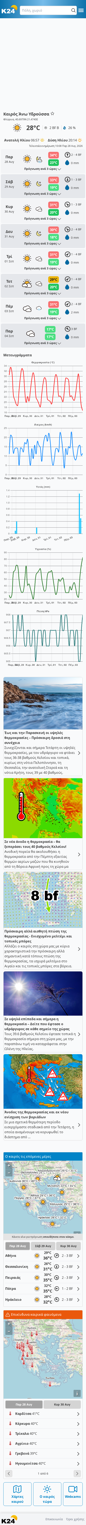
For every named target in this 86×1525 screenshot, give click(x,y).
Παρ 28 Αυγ (17, 1246)
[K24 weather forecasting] (9, 9)
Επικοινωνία (54, 1519)
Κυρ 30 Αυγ (68, 1246)
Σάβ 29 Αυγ (43, 1246)
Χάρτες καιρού (17, 1499)
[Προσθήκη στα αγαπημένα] (52, 113)
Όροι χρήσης (75, 1519)
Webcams (73, 1496)
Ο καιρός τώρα (47, 1499)
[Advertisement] (43, 66)
